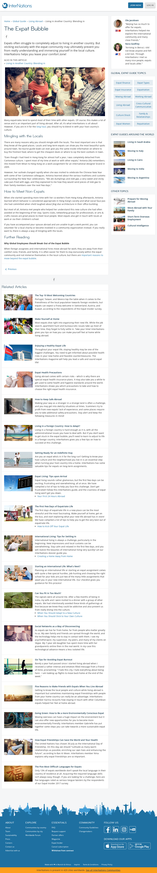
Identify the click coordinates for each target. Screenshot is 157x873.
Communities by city (34, 831)
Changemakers (85, 831)
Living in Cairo (135, 159)
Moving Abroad (123, 96)
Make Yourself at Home (47, 318)
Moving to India (136, 168)
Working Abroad (143, 96)
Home (7, 21)
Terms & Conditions (90, 864)
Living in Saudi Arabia (139, 141)
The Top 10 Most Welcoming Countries (55, 295)
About (7, 827)
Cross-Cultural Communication (143, 105)
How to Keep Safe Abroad (48, 399)
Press (7, 839)
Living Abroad (36, 21)
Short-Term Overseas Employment (138, 218)
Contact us (9, 846)
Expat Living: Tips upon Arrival (51, 476)
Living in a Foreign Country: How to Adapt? (57, 426)
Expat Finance (123, 82)
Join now (135, 5)
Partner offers (58, 835)
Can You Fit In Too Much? (48, 593)
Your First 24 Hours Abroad (51, 496)
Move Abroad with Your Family (140, 209)
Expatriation (143, 89)
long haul (41, 126)
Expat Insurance (123, 89)
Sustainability (11, 835)
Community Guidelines (88, 827)
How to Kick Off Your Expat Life (53, 526)
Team (7, 831)
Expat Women (123, 123)
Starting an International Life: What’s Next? (57, 566)
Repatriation (143, 123)
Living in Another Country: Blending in (25, 63)
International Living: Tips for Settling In (55, 536)
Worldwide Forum (32, 835)
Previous (12, 269)
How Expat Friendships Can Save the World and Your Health (66, 739)
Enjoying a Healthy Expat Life (50, 345)
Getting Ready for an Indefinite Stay (54, 452)
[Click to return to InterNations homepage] (16, 5)
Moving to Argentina (138, 177)
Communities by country (35, 827)
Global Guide (19, 21)
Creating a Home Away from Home (55, 556)
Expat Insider (57, 843)
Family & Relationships (143, 115)
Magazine (56, 839)
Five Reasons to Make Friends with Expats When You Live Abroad (69, 686)
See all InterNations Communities (103, 870)
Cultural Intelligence (138, 225)
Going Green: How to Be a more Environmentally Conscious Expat (69, 713)
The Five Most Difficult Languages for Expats (58, 766)
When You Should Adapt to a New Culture (58, 612)
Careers (8, 843)
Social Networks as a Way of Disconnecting (57, 626)
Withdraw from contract (63, 850)
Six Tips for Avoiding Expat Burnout (53, 659)
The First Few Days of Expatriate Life (54, 506)
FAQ (53, 827)
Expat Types (143, 82)
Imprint (77, 864)
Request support (59, 831)
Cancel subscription (60, 846)
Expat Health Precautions (48, 372)
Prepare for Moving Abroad (138, 200)
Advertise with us (12, 850)
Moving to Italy (136, 150)
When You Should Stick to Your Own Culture (59, 616)
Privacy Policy (106, 864)
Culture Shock (123, 115)
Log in (150, 5)
